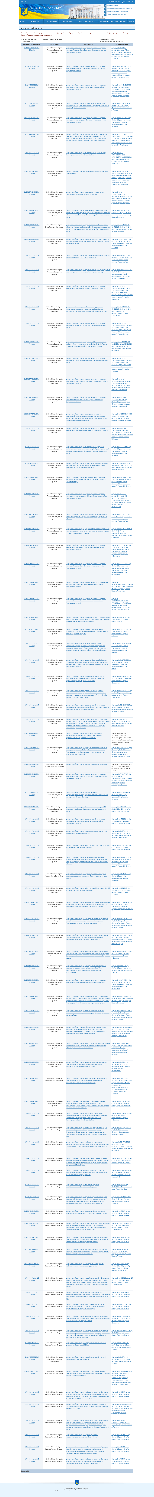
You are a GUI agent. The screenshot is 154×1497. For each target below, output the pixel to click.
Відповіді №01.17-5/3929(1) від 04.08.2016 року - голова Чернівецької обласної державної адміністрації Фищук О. (122, 907)
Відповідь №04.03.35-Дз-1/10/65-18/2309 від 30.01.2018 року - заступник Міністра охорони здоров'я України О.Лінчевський (121, 402)
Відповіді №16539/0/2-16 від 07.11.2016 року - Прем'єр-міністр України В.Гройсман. (121, 848)
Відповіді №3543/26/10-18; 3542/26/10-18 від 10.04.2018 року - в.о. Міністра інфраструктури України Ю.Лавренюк (121, 311)
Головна (23, 21)
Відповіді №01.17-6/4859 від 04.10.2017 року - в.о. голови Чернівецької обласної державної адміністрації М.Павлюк (121, 451)
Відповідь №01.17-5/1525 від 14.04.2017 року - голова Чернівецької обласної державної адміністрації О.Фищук (121, 648)
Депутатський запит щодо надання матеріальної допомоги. (86, 764)
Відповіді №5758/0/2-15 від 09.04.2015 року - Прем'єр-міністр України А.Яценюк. (121, 1449)
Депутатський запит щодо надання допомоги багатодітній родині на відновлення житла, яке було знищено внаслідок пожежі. (86, 876)
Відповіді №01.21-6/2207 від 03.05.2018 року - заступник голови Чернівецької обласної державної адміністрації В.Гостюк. (122, 243)
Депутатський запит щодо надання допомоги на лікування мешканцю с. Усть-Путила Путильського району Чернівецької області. (87, 360)
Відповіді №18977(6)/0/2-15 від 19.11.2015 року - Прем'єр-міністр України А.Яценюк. (122, 1333)
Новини (131, 21)
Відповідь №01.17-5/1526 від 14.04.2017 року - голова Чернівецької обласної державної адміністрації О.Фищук (121, 664)
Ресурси (123, 21)
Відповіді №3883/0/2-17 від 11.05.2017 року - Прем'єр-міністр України (121, 620)
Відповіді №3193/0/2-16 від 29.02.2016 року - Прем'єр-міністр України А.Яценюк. (121, 1240)
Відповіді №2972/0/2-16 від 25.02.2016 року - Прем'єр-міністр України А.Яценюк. (121, 1213)
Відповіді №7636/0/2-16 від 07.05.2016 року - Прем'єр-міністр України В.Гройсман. (121, 1104)
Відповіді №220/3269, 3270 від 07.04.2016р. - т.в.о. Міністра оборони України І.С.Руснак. (122, 1161)
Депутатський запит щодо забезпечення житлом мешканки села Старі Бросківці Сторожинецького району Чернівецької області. (86, 517)
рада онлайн (115, 1)
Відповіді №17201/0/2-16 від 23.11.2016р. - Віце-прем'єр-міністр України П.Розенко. (121, 809)
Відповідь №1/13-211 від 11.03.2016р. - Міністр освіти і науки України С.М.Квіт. (122, 1187)
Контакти (114, 21)
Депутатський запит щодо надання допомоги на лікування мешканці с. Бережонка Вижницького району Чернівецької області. (86, 326)
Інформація (104, 21)
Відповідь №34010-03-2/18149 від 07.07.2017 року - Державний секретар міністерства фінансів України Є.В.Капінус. (122, 533)
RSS (132, 1)
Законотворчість (35, 21)
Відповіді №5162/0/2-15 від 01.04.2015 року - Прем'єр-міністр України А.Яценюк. (121, 1437)
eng (25, 1)
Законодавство (51, 21)
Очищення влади (67, 21)
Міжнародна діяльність (87, 21)
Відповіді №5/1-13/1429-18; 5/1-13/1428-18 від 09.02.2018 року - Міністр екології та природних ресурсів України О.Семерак (122, 346)
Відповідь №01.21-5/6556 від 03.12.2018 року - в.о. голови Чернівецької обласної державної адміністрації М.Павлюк (121, 122)
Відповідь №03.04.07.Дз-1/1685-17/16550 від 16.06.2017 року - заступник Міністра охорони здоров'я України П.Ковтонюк (122, 587)
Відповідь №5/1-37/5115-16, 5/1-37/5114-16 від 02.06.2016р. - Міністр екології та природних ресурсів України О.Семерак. (122, 1146)
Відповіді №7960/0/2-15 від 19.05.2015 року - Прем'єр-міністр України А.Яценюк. (121, 1394)
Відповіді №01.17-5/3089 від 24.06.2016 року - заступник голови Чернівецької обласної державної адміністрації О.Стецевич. (122, 984)
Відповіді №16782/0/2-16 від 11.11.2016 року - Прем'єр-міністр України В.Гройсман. (121, 821)
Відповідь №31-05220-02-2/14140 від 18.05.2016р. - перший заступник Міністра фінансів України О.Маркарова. (121, 1066)
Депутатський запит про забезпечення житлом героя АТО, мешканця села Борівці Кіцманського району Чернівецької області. (86, 809)
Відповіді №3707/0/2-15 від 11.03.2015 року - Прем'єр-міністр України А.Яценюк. (121, 1461)
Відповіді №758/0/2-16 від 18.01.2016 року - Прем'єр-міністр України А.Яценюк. (121, 1294)
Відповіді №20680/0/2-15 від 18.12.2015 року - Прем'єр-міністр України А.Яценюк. (121, 1307)
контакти (126, 1)
